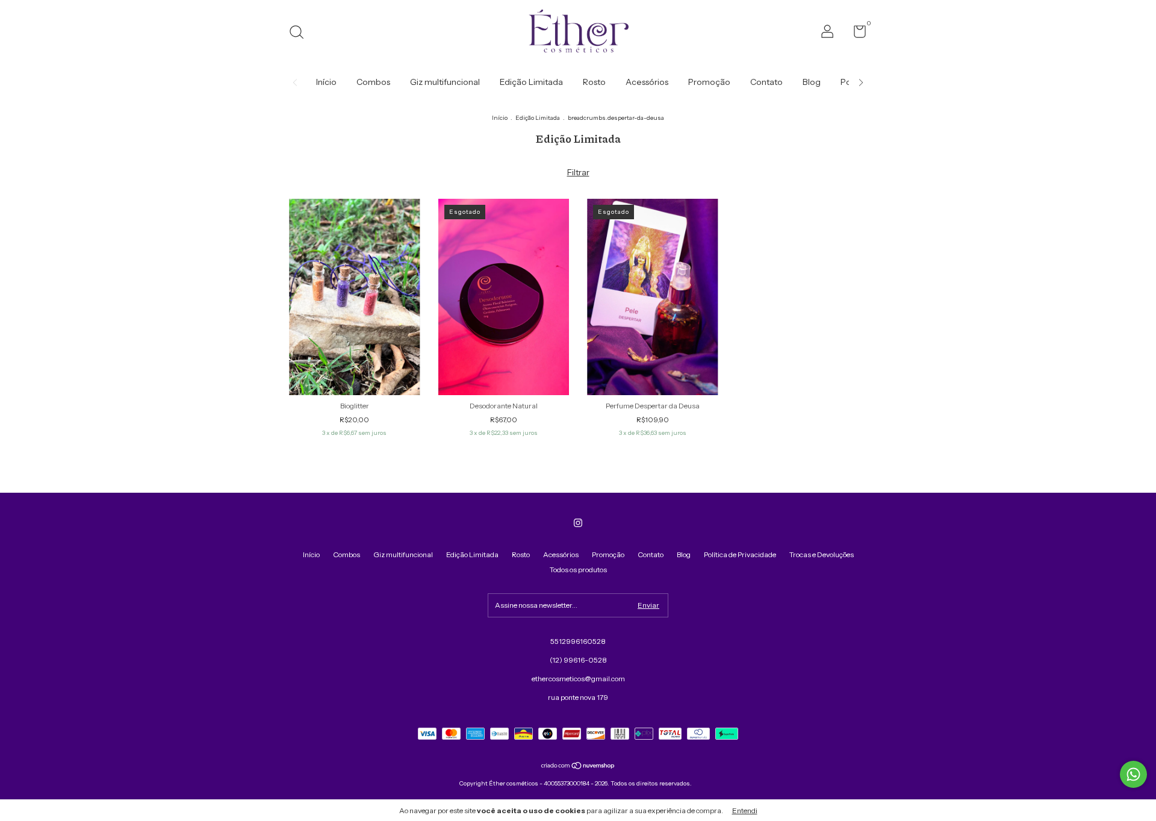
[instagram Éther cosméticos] (578, 523)
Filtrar (578, 172)
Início (326, 81)
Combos (373, 81)
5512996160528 (578, 641)
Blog (812, 81)
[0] (855, 34)
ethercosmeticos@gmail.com (578, 678)
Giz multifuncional (445, 81)
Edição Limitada (531, 81)
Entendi (744, 810)
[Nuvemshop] (578, 766)
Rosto (594, 81)
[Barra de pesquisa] (300, 33)
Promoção (709, 81)
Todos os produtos (578, 569)
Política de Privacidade (740, 554)
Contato (766, 81)
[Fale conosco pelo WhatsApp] (1133, 774)
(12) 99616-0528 (578, 659)
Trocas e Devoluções (821, 554)
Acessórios (647, 81)
